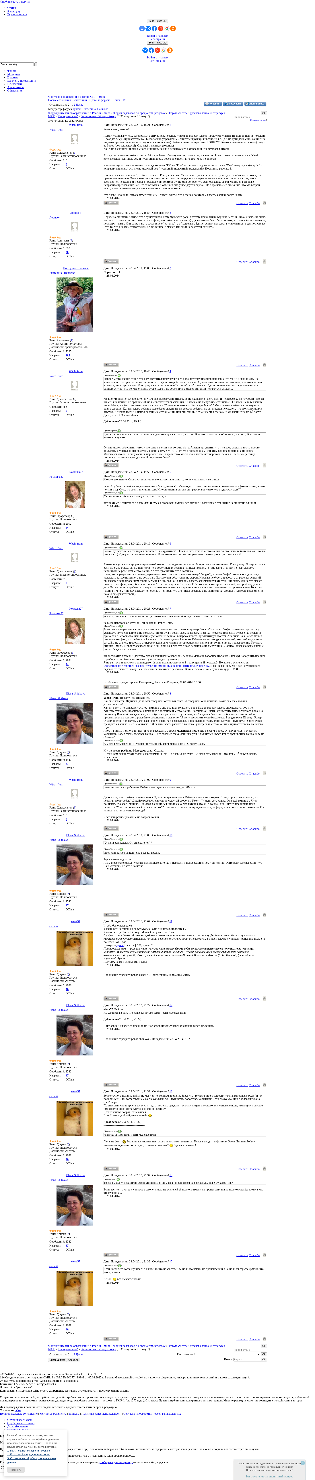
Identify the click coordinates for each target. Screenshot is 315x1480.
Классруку (13, 11)
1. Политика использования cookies (28, 1450)
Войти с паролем (157, 35)
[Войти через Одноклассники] (173, 28)
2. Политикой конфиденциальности (28, 1454)
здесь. (120, 945)
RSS (125, 100)
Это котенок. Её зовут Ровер (98, 116)
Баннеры (74, 1413)
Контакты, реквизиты (53, 1413)
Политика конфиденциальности (101, 1413)
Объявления (14, 90)
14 (171, 1175)
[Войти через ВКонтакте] (148, 28)
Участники (80, 100)
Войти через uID (157, 21)
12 (171, 1005)
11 (171, 921)
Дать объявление (17, 1426)
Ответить (242, 203)
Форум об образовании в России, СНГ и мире (76, 96)
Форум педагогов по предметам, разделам (139, 113)
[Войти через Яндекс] (160, 28)
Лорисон (75, 212)
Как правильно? (68, 116)
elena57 (75, 921)
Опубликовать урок (19, 1419)
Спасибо (254, 203)
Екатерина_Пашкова (95, 109)
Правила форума (99, 100)
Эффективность (17, 14)
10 (171, 835)
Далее (79, 104)
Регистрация (157, 39)
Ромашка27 (76, 471)
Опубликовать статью (20, 1423)
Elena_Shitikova (75, 693)
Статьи (11, 7)
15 (171, 1261)
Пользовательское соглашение (19, 1413)
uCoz (18, 1410)
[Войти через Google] (167, 28)
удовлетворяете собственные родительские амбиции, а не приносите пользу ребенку (156, 665)
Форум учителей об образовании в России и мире (79, 113)
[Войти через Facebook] (154, 28)
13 (171, 1091)
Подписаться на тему (258, 120)
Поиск (116, 100)
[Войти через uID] (142, 28)
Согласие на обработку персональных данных (152, 1413)
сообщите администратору (116, 1462)
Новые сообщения (59, 100)
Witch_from (76, 124)
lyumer (77, 109)
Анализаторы (15, 87)
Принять (16, 1469)
